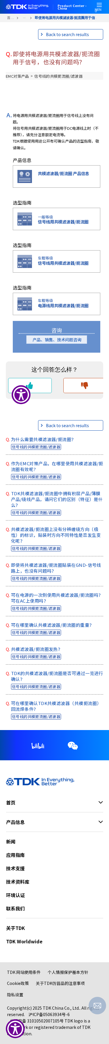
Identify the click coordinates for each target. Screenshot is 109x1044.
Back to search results (67, 34)
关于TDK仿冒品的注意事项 (60, 983)
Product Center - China (72, 7)
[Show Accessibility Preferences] (15, 1028)
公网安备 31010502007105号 (37, 1021)
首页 (10, 18)
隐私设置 (15, 994)
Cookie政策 (18, 983)
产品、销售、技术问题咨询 (59, 339)
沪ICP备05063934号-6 (49, 1014)
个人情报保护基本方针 (68, 972)
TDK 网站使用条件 (24, 972)
